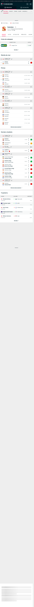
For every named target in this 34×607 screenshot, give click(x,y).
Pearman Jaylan (6, 203)
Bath (18, 216)
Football (5, 23)
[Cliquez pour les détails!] (16, 63)
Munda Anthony (6, 199)
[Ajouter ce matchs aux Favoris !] (1, 62)
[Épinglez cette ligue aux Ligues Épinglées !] (11, 59)
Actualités (16, 34)
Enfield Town (20, 207)
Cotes (9, 34)
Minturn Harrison (7, 216)
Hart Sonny (5, 207)
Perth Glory (19, 211)
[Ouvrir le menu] (30, 4)
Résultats (23, 34)
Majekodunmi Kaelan (8, 211)
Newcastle (19, 199)
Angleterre (15, 23)
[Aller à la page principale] (8, 4)
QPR (18, 203)
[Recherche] (27, 4)
